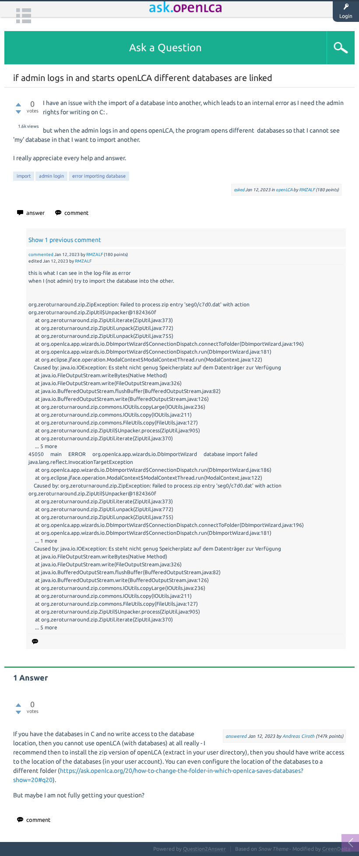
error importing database (99, 176)
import (24, 176)
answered (235, 736)
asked (239, 189)
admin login (51, 176)
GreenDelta (336, 849)
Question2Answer (204, 849)
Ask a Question (165, 47)
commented (40, 254)
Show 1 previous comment (64, 239)
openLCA (284, 189)
